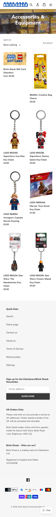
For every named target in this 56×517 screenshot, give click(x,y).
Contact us (11, 332)
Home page (12, 324)
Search (9, 316)
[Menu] (50, 4)
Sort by (7, 40)
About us (11, 340)
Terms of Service (14, 348)
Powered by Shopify (36, 507)
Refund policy (13, 357)
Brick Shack (23, 507)
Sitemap (10, 365)
